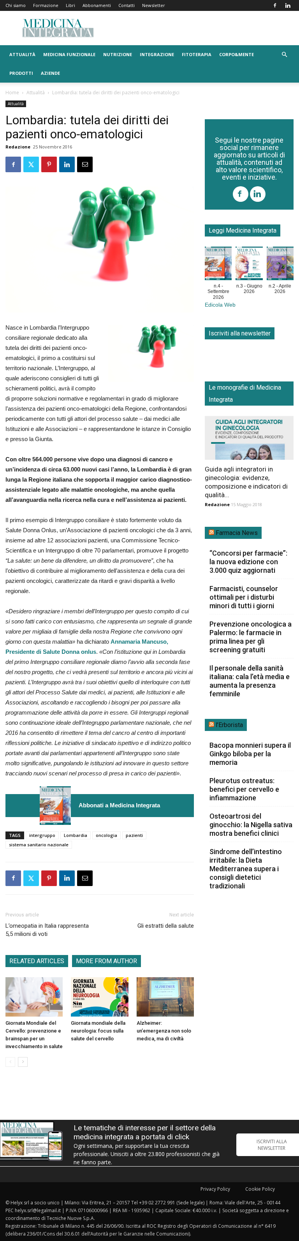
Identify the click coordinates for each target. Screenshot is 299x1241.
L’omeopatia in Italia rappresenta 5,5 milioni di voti (47, 929)
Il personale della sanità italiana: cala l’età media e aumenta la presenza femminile (249, 681)
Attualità (22, 54)
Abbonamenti (97, 5)
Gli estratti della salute (165, 925)
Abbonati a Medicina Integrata (119, 805)
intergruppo (42, 835)
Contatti (126, 5)
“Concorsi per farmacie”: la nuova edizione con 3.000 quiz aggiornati (248, 561)
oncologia (106, 835)
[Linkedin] (288, 5)
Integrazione (157, 54)
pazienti (134, 835)
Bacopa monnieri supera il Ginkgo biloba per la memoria (250, 753)
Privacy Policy (215, 1189)
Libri (70, 5)
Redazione (17, 147)
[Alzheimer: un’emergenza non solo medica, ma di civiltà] (165, 997)
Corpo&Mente (236, 54)
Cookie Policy (260, 1189)
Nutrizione (117, 54)
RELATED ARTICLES (36, 961)
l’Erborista (229, 725)
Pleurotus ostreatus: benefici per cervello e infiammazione (244, 789)
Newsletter (153, 5)
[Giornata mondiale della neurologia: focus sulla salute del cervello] (99, 997)
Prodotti (21, 73)
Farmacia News (237, 533)
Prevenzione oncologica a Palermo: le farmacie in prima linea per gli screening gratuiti (250, 637)
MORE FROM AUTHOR (106, 961)
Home (12, 92)
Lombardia (75, 835)
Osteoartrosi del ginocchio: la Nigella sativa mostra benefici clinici (250, 824)
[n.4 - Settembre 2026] (55, 805)
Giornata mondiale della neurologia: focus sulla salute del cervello (98, 1031)
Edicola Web (220, 305)
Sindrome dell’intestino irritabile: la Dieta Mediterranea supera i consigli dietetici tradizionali (245, 868)
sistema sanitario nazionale (39, 844)
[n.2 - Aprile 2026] (280, 265)
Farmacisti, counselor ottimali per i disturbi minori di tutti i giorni (243, 597)
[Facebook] (275, 5)
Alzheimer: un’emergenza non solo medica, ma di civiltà (164, 1031)
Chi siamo (15, 5)
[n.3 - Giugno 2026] (249, 265)
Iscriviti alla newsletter (240, 333)
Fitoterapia (196, 54)
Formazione (45, 5)
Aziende (50, 73)
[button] (284, 54)
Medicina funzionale (69, 54)
